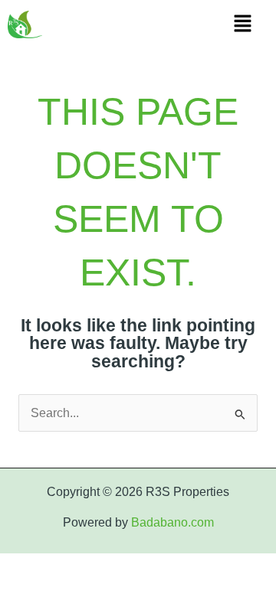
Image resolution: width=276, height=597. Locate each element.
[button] (242, 24)
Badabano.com (172, 522)
